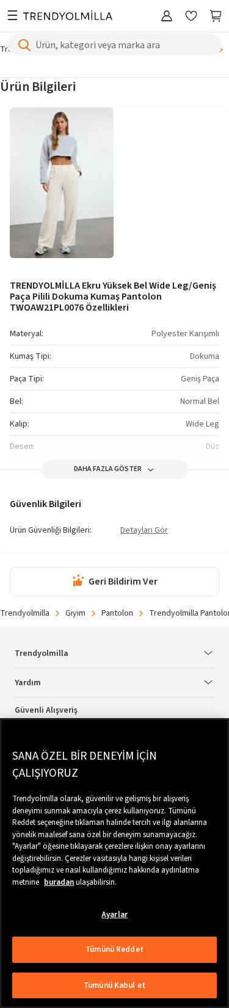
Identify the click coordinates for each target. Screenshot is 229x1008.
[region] (114, 863)
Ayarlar (114, 914)
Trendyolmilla (24, 613)
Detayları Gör (144, 530)
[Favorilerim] (191, 17)
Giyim (75, 613)
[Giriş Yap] (167, 17)
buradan (59, 882)
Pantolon (117, 613)
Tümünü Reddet (114, 949)
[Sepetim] (215, 17)
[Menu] (12, 16)
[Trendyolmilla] (67, 16)
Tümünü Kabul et (114, 985)
